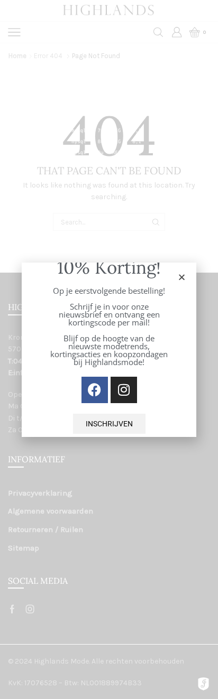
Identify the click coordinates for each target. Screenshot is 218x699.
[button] (182, 277)
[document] (109, 349)
